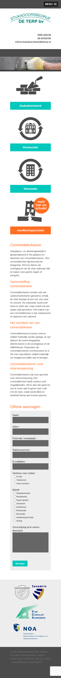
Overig (19, 521)
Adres (16, 426)
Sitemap (39, 659)
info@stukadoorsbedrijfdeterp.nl (33, 41)
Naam (16, 415)
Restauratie (21, 510)
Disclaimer (29, 659)
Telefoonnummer (22, 450)
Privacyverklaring (28, 655)
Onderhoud (21, 507)
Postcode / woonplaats (25, 438)
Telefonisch (21, 480)
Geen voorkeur (23, 483)
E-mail (19, 477)
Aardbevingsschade (24, 517)
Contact (47, 659)
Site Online (15, 655)
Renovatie (20, 514)
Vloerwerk (20, 504)
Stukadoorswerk (23, 493)
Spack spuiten (22, 500)
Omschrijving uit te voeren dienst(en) (26, 529)
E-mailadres (19, 461)
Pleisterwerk (21, 497)
